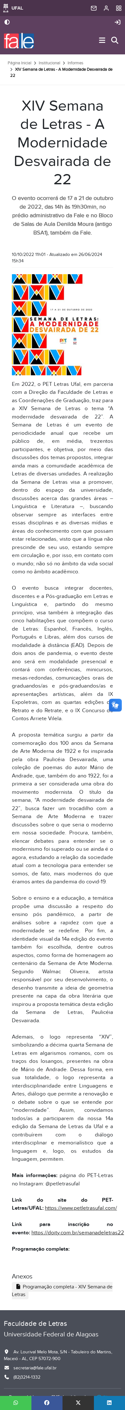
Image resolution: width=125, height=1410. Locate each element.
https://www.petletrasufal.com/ (81, 1208)
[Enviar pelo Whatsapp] (15, 1403)
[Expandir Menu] (102, 40)
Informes (75, 63)
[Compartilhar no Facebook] (47, 1403)
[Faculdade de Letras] (19, 40)
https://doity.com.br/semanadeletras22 (77, 1233)
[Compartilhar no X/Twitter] (78, 1403)
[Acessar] (117, 22)
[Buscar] (115, 40)
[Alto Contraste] (7, 23)
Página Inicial (19, 63)
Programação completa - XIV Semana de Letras (62, 1291)
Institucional (49, 63)
